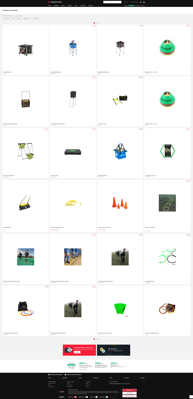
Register (87, 383)
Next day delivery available (74, 374)
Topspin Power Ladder (102, 123)
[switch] (86, 397)
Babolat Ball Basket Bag (102, 175)
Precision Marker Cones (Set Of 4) (104, 227)
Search (104, 2)
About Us (68, 383)
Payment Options (51, 386)
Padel (76, 5)
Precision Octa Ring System (150, 227)
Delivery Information (51, 383)
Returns (49, 384)
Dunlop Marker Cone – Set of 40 (151, 123)
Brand (18, 18)
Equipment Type (26, 18)
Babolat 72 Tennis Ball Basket (8, 175)
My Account (141, 2)
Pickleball (90, 5)
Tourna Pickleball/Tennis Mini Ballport (58, 123)
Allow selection (129, 393)
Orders (87, 386)
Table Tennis (82, 5)
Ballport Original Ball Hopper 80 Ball (10, 123)
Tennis (49, 5)
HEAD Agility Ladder (7, 227)
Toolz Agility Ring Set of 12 (150, 281)
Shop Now (77, 352)
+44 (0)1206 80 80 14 (134, 2)
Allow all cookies (129, 390)
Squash (62, 5)
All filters (36, 18)
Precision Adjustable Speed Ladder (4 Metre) (11, 281)
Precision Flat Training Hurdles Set (57, 227)
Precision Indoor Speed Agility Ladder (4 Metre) (59, 281)
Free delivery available (56, 374)
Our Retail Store (70, 386)
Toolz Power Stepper (54, 175)
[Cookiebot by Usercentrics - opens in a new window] (61, 397)
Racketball (69, 5)
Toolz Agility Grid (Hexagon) (150, 175)
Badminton (56, 5)
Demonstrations (70, 384)
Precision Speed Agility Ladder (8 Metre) (105, 281)
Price (13, 18)
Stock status (6, 18)
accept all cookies (116, 383)
